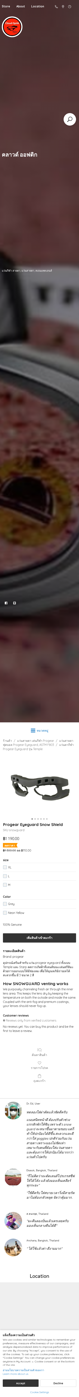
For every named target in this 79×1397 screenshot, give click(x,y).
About (20, 6)
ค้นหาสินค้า (39, 1055)
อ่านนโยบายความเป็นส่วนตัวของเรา (23, 1370)
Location (37, 6)
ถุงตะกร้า (39, 1081)
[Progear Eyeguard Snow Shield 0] (39, 785)
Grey (11, 904)
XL (9, 867)
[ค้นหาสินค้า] (70, 119)
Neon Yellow (16, 913)
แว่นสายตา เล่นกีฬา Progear (35, 741)
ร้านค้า (7, 741)
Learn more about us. (16, 1374)
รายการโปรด (39, 1068)
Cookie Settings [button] (39, 1392)
